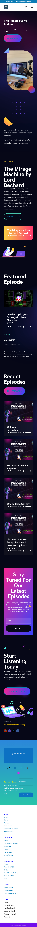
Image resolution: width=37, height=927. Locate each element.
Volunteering (8, 852)
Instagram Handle (9, 911)
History (6, 820)
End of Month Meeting (11, 843)
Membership (8, 846)
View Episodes (17, 691)
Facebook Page (9, 905)
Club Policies (8, 826)
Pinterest (7, 917)
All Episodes (14, 391)
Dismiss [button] (24, 926)
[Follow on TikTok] (8, 768)
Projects (6, 823)
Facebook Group (9, 890)
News (5, 879)
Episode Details (13, 216)
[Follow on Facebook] (17, 730)
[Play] (8, 235)
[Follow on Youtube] (5, 730)
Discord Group (8, 855)
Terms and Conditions (11, 829)
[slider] (27, 236)
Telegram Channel (10, 893)
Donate (6, 841)
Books (6, 870)
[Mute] (24, 236)
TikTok (6, 902)
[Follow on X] (13, 730)
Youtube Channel (9, 908)
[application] (18, 236)
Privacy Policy (8, 832)
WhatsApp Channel (10, 914)
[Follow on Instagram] (18, 772)
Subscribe (12, 38)
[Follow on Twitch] (9, 730)
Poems (6, 864)
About (5, 817)
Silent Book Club (9, 867)
